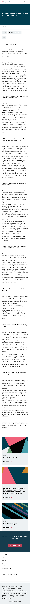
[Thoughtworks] (6, 2)
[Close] (28, 583)
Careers (4, 577)
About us (4, 557)
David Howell (7, 42)
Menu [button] (25, 1)
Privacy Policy (7, 598)
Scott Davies (16, 42)
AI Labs (4, 566)
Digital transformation (14, 32)
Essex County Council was (16, 228)
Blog (4, 37)
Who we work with (6, 568)
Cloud (4, 32)
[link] (15, 545)
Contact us (4, 580)
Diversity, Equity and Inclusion (9, 574)
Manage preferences (15, 601)
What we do (5, 560)
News (3, 571)
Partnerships (5, 563)
